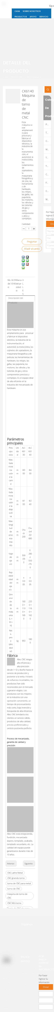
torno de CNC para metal (19, 883)
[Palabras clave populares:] (50, 6)
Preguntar (32, 241)
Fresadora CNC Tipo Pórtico (48, 182)
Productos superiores (48, 124)
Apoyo (24, 989)
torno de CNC (13, 888)
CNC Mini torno (14, 903)
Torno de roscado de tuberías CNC (48, 157)
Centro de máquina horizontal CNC (48, 191)
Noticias (35, 973)
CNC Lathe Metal (15, 872)
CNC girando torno (16, 878)
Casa (23, 968)
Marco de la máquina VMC (48, 199)
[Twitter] (15, 942)
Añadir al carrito (32, 248)
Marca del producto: (18, 285)
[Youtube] (40, 942)
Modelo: (9, 283)
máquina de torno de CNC (17, 896)
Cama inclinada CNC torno (48, 141)
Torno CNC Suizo (48, 166)
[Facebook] (24, 942)
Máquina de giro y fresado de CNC (48, 149)
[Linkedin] (33, 942)
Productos (26, 984)
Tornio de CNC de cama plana (48, 132)
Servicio (35, 968)
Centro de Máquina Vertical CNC (48, 174)
